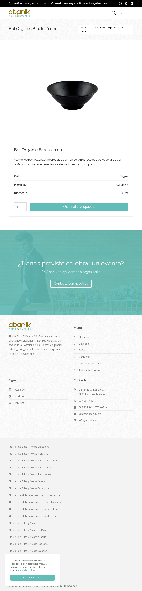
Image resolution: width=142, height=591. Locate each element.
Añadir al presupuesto (79, 207)
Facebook (19, 396)
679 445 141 (102, 407)
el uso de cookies (26, 570)
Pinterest (19, 403)
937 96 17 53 (86, 400)
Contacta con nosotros (71, 283)
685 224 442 (86, 407)
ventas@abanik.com (75, 3)
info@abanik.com (99, 3)
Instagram (19, 389)
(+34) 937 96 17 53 (35, 3)
